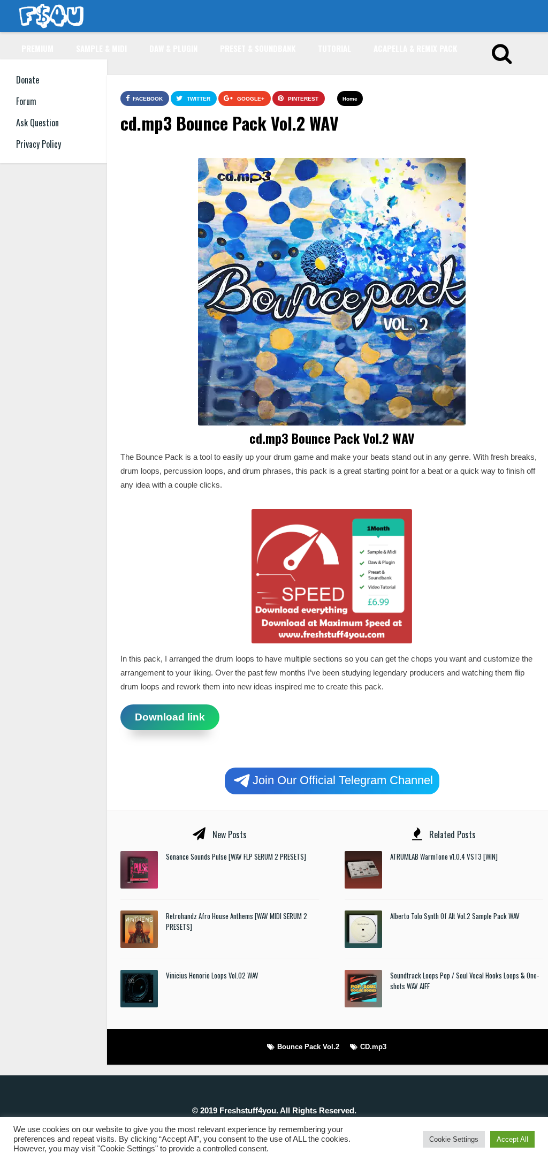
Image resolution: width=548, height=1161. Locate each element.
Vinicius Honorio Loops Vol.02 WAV (212, 975)
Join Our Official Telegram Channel (343, 779)
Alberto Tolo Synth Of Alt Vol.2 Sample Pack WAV (455, 915)
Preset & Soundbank (257, 48)
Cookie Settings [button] (453, 1139)
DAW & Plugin (173, 48)
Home (349, 99)
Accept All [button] (512, 1139)
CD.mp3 (373, 1047)
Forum (26, 101)
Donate (27, 79)
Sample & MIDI (101, 48)
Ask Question (37, 122)
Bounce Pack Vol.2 (308, 1047)
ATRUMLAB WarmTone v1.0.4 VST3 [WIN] (444, 856)
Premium (37, 48)
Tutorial (334, 48)
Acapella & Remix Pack (415, 48)
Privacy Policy (38, 144)
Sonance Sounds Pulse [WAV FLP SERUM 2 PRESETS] (236, 856)
